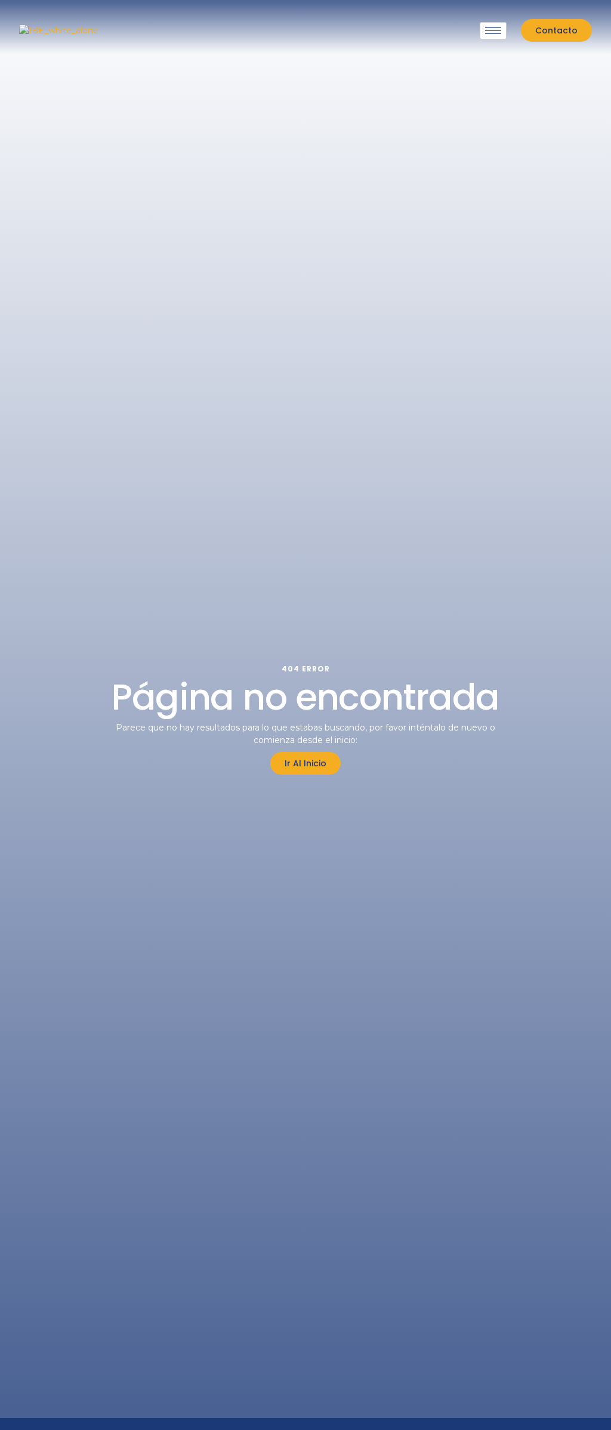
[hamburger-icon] (493, 30)
